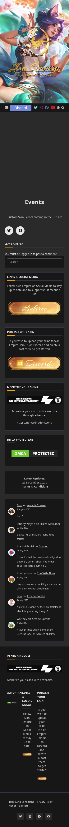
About (12, 805)
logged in (26, 254)
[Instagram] (41, 108)
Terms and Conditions (21, 801)
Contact (43, 546)
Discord (21, 107)
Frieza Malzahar (50, 524)
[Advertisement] (34, 148)
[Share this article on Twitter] (9, 230)
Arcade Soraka (36, 505)
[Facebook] (47, 108)
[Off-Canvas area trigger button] (7, 108)
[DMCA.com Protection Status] (34, 453)
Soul (19, 505)
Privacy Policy (45, 801)
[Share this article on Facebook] (20, 230)
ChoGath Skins (46, 573)
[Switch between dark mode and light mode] (58, 108)
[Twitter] (36, 108)
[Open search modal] (62, 108)
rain (19, 596)
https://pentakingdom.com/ (34, 422)
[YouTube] (48, 816)
